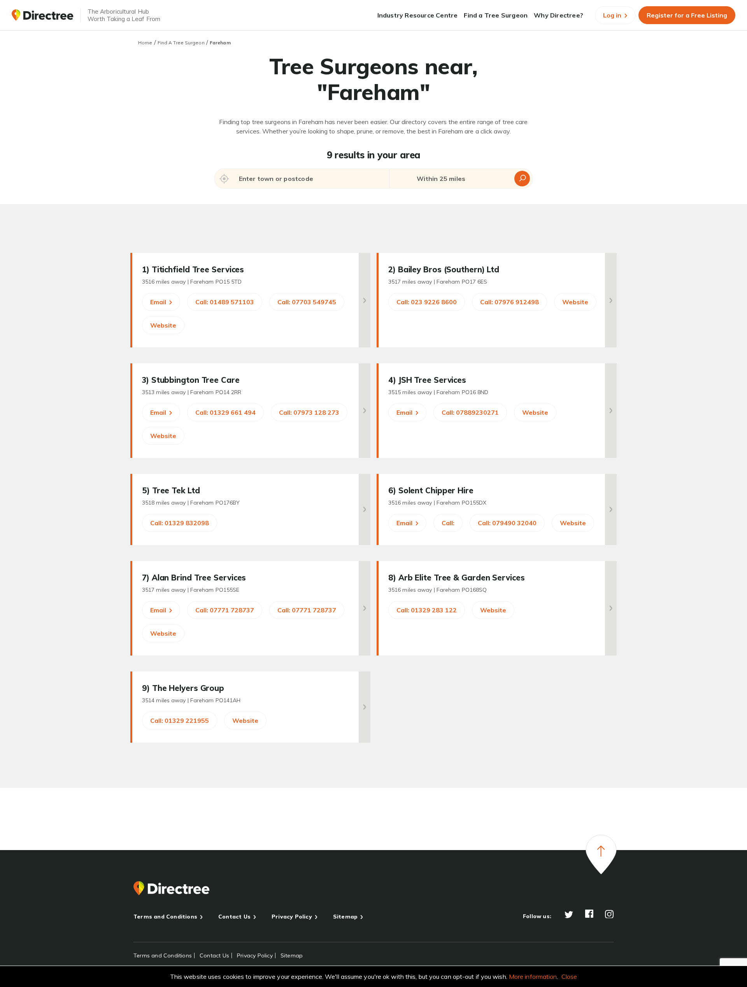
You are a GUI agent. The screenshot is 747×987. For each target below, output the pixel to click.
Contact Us (234, 916)
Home (145, 43)
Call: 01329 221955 (179, 720)
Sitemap (345, 916)
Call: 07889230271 (470, 412)
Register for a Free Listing (687, 15)
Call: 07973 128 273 (309, 412)
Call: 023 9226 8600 (426, 302)
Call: (448, 523)
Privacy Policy (292, 916)
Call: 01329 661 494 (225, 412)
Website (163, 325)
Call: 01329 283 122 (426, 610)
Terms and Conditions (165, 916)
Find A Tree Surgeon (181, 43)
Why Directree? (558, 15)
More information (533, 976)
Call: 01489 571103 (224, 302)
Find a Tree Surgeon (496, 15)
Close (569, 976)
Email (159, 302)
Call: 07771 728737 (224, 610)
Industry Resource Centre (417, 15)
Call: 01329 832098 (179, 523)
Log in (613, 15)
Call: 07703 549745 (306, 302)
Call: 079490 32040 (507, 523)
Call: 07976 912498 (509, 302)
